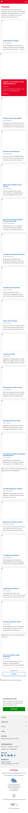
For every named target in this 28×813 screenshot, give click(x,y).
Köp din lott (14, 709)
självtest (10, 775)
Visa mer (5, 93)
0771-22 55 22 (6, 762)
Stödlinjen (17, 773)
